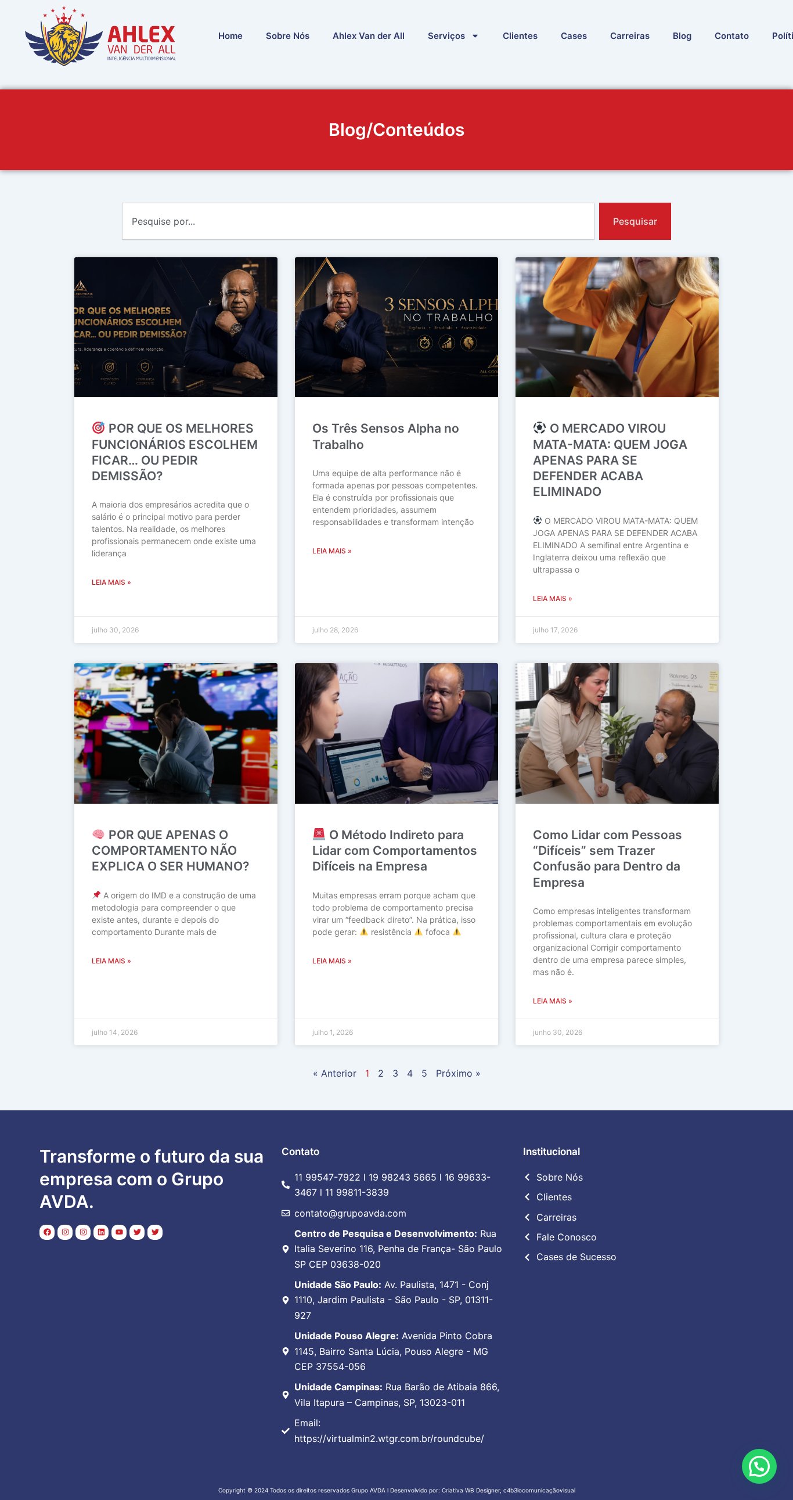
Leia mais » (111, 582)
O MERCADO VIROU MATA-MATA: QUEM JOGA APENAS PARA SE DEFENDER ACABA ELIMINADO (610, 460)
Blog (682, 35)
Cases (574, 35)
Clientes (520, 35)
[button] (759, 1466)
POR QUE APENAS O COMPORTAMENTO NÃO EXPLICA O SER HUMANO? (170, 851)
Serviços (446, 35)
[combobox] (358, 221)
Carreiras (630, 35)
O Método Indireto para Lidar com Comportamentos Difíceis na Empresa (394, 851)
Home (230, 35)
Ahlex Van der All (369, 35)
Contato (732, 35)
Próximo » (458, 1073)
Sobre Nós (287, 35)
